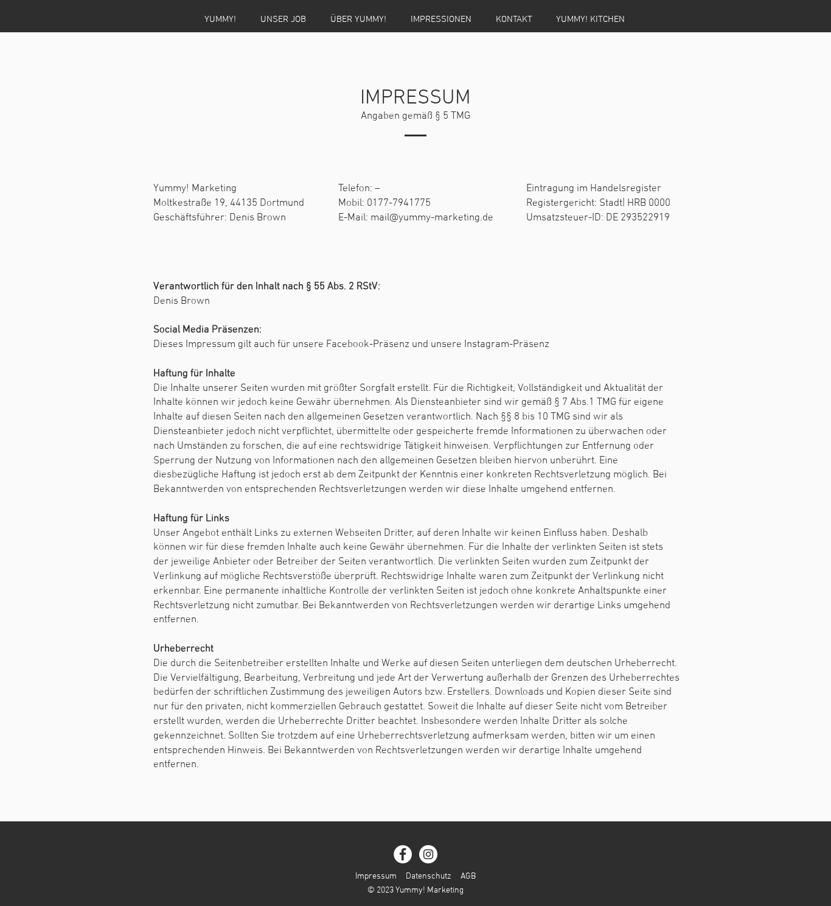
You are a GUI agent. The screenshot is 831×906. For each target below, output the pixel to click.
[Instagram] (428, 854)
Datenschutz (428, 876)
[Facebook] (403, 854)
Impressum (376, 876)
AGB (468, 876)
